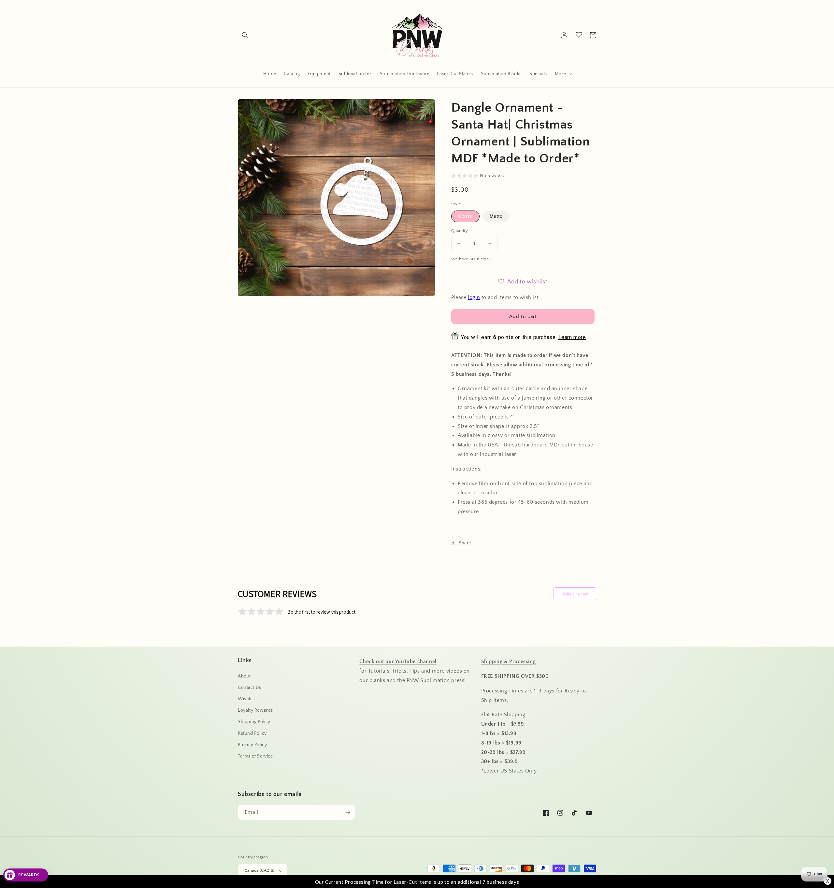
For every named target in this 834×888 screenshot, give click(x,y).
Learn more (572, 337)
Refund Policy (252, 733)
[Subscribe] (347, 812)
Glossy (465, 216)
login (474, 297)
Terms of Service (255, 756)
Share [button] (465, 543)
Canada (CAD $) (260, 870)
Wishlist (246, 699)
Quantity (459, 230)
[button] (245, 35)
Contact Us (249, 687)
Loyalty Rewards (255, 710)
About (244, 676)
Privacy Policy (252, 744)
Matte (496, 216)
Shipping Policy (254, 721)
